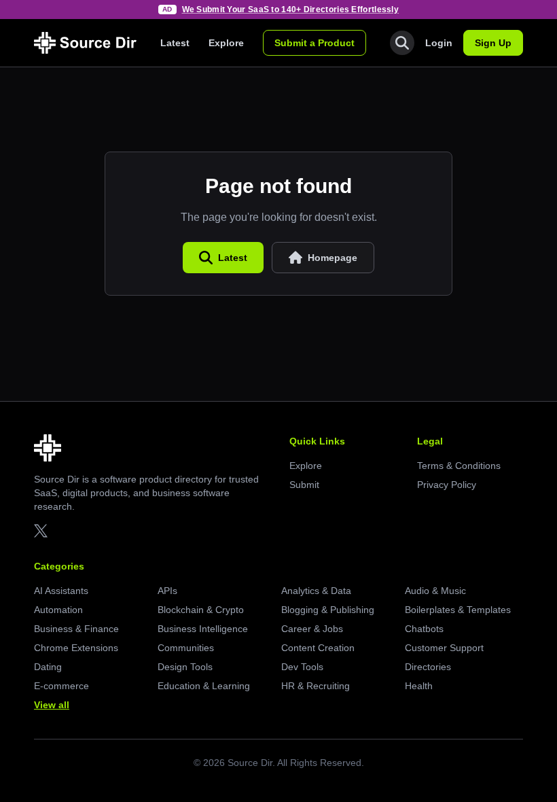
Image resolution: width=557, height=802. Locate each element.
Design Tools (185, 666)
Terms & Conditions (459, 465)
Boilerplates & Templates (458, 609)
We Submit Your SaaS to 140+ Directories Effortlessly (290, 9)
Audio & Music (435, 590)
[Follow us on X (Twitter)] (41, 531)
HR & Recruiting (315, 685)
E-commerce (61, 685)
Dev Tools (302, 666)
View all (51, 704)
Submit (304, 484)
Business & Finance (76, 628)
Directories (428, 666)
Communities (186, 647)
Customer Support (444, 647)
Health (419, 685)
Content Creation (318, 647)
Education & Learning (204, 685)
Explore (226, 42)
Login (438, 42)
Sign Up (493, 42)
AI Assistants (61, 590)
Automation (58, 609)
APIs (167, 590)
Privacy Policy (446, 484)
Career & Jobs (312, 628)
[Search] (402, 43)
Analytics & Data (316, 590)
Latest (175, 42)
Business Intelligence (203, 628)
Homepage (332, 257)
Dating (48, 666)
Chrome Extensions (76, 647)
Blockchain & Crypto (201, 609)
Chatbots (424, 628)
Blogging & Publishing (327, 609)
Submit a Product (314, 42)
